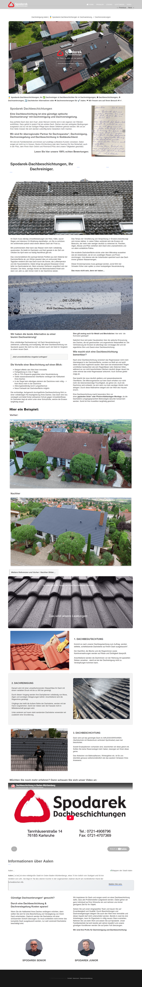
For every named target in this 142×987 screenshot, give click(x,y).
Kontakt (70, 978)
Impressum (76, 978)
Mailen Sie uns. (115, 884)
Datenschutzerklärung (86, 978)
